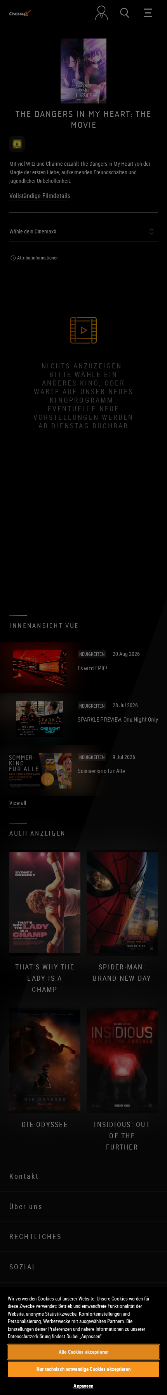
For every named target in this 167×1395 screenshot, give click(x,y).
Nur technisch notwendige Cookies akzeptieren (83, 1368)
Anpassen (83, 1385)
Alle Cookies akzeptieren (83, 1351)
